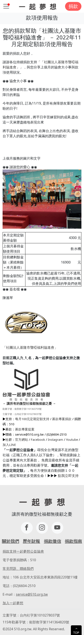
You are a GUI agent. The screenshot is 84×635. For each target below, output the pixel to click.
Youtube (72, 439)
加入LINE (9, 444)
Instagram (55, 439)
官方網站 (21, 439)
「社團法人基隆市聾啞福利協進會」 (30, 347)
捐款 (73, 6)
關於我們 (10, 541)
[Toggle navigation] (6, 6)
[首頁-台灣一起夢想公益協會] (37, 6)
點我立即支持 (68, 475)
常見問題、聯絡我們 (18, 568)
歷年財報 (31, 541)
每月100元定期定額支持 (32, 419)
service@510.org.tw (32, 594)
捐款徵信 (52, 541)
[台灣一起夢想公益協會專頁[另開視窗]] (27, 528)
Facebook (38, 439)
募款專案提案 (24, 429)
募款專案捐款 (62, 419)
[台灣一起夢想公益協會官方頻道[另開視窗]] (57, 528)
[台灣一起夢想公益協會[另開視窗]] (42, 528)
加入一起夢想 (13, 603)
